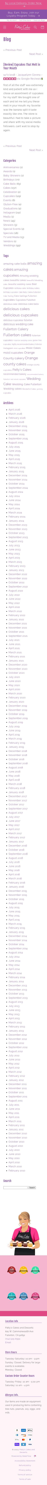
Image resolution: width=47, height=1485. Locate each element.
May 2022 (14, 603)
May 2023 (14, 553)
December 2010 (18, 1133)
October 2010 (16, 1141)
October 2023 (17, 533)
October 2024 (17, 483)
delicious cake (10, 304)
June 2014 (14, 960)
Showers (8, 225)
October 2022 (16, 582)
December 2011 (18, 1084)
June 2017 (14, 821)
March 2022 (15, 611)
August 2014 (16, 952)
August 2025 (16, 442)
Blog (7, 39)
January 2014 (16, 981)
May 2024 (14, 504)
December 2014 (18, 936)
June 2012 (14, 1059)
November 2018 (18, 755)
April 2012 (14, 1067)
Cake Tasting (8, 296)
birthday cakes (33, 288)
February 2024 (17, 516)
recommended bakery (14, 374)
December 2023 (18, 524)
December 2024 (18, 475)
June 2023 (14, 549)
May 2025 (14, 455)
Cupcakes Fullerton (26, 300)
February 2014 (17, 977)
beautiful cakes (18, 280)
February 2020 (17, 697)
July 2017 (14, 816)
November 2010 (18, 1137)
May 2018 (14, 775)
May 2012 (14, 1063)
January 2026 (16, 422)
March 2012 (15, 1071)
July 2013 (14, 1006)
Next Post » (36, 54)
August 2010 (16, 1145)
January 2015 (16, 932)
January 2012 (16, 1080)
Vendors (8, 241)
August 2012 (16, 1051)
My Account (12, 20)
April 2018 (14, 779)
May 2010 (14, 1158)
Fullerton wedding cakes (23, 340)
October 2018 (16, 759)
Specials (8, 233)
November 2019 (18, 710)
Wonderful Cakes (29, 389)
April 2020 (14, 689)
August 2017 (16, 812)
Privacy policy (25, 1470)
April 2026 (14, 409)
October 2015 (16, 899)
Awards (7, 171)
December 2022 (18, 574)
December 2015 (18, 891)
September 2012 (18, 1047)
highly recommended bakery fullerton (27, 344)
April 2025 (14, 459)
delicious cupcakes (20, 315)
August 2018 (16, 767)
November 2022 (18, 578)
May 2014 (14, 965)
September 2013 (18, 997)
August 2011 (16, 1100)
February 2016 (17, 882)
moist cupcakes (13, 352)
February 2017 (17, 837)
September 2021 (18, 636)
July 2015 (14, 907)
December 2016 (18, 845)
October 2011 (16, 1092)
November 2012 (18, 1039)
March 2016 (15, 878)
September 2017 (18, 808)
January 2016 (16, 886)
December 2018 (18, 751)
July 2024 (14, 496)
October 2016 (16, 849)
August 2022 (16, 590)
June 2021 (14, 644)
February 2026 (17, 417)
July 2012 (14, 1055)
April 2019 (14, 734)
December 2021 (18, 623)
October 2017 (16, 804)
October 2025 (17, 434)
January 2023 (16, 570)
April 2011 (14, 1117)
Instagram (9, 212)
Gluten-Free (10, 204)
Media (7, 216)
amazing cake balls (15, 263)
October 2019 (16, 714)
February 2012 (17, 1076)
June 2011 (14, 1108)
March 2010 (15, 1166)
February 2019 (17, 742)
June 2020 (15, 681)
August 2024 (16, 492)
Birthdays (8, 179)
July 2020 (14, 677)
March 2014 (15, 973)
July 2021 (14, 640)
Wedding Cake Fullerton (27, 384)
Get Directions (25, 20)
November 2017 (18, 800)
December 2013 (18, 985)
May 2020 (14, 685)
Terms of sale (25, 1479)
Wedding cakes (12, 388)
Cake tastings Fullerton (25, 296)
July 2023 (14, 545)
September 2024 (18, 487)
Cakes (7, 187)
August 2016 (16, 858)
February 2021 (17, 656)
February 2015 (17, 927)
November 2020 (18, 668)
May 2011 (14, 1113)
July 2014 (14, 956)
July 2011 (14, 1104)
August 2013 (16, 1001)
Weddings (9, 245)
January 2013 (16, 1030)
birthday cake (20, 288)
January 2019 (16, 747)
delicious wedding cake (18, 324)
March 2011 (15, 1121)
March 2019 (15, 738)
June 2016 (14, 866)
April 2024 (14, 508)
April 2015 (14, 919)
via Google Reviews (29, 78)
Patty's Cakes (22, 369)
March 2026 (15, 413)
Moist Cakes (33, 348)
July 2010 (14, 1150)
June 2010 (14, 1154)
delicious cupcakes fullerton (17, 320)
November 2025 (18, 430)
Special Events (12, 229)
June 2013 (14, 1010)
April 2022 (14, 607)
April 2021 (14, 648)
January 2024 (16, 520)
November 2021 (18, 627)
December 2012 (18, 1034)
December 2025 (18, 426)
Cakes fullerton (34, 292)
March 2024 (15, 512)
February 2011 (17, 1125)
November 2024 (18, 479)
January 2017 (16, 841)
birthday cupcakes (10, 292)
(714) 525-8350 (39, 20)
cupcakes (9, 299)
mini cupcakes (19, 348)
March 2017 (15, 833)
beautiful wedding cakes (19, 284)
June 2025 (14, 450)
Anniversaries (11, 167)
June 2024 (14, 500)
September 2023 (18, 537)
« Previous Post (12, 50)
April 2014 (14, 969)
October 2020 (17, 672)
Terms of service (25, 1475)
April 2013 (14, 1018)
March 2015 (15, 923)
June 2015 (14, 911)
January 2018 (16, 792)
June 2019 (14, 730)
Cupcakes (9, 196)
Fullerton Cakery (15, 329)
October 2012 (16, 1043)
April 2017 (14, 829)
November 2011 (18, 1088)
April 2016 (14, 874)
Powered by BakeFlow (21, 1456)
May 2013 (14, 1014)
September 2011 (18, 1096)
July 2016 (14, 862)
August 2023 (16, 541)
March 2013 (15, 1022)
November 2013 (18, 989)
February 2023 (17, 566)
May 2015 (14, 915)
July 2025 (14, 446)
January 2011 (16, 1129)
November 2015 (18, 895)
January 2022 (16, 619)
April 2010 (14, 1162)
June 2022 (14, 598)
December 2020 (18, 664)
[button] (4, 27)
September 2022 (18, 586)
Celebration (10, 192)
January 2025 (16, 471)
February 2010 (17, 1170)
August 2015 (16, 903)
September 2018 (18, 763)
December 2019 (18, 705)
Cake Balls (9, 183)
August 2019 (16, 722)
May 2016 (14, 870)
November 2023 (18, 529)
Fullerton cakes (17, 335)
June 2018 (14, 771)
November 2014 (18, 940)
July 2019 (14, 726)
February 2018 (17, 788)
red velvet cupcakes (18, 379)
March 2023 (15, 561)
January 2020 (16, 701)
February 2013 (17, 1026)
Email (8, 1342)
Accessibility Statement (25, 1461)
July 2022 (14, 594)
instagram (8, 348)
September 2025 (18, 438)
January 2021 (16, 660)
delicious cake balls (28, 304)
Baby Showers (11, 175)
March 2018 (15, 784)
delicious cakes (16, 309)
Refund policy (25, 1465)
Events (7, 200)
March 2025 (15, 463)
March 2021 (15, 652)
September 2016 (18, 853)
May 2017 (14, 825)
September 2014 (18, 948)
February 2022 (17, 615)
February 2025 (17, 467)
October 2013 (16, 993)
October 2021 (16, 631)
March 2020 (15, 693)
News (6, 220)
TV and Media (11, 237)
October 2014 (16, 944)
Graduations (10, 208)
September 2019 (18, 718)
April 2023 (14, 557)
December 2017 (18, 796)
